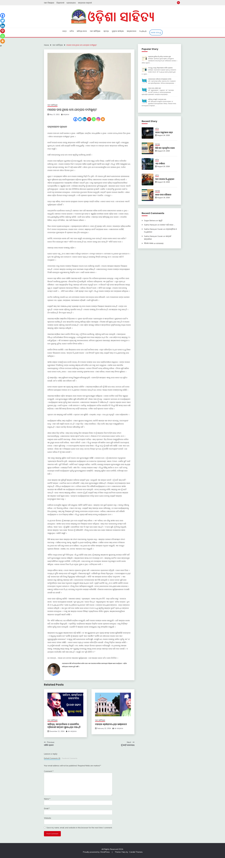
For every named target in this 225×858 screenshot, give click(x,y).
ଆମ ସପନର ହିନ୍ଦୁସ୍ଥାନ (164, 179)
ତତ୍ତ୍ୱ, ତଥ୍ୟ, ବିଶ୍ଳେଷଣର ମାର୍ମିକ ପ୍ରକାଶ (160, 68)
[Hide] (1, 46)
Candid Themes (135, 852)
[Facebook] (75, 119)
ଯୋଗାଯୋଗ (71, 3)
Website (47, 818)
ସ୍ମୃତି (160, 220)
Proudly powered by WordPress (96, 852)
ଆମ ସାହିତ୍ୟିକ (95, 31)
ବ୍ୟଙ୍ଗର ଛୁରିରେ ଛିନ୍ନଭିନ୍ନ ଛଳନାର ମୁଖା (159, 56)
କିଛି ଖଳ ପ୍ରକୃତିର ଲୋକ (165, 147)
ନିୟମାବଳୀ (60, 3)
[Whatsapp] (94, 119)
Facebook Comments (69, 758)
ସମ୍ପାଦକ (66, 114)
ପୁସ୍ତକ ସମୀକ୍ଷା (118, 31)
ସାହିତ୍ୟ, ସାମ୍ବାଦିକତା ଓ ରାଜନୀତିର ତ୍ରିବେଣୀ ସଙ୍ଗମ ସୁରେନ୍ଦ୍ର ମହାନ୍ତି (64, 725)
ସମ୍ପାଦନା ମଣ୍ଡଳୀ (85, 3)
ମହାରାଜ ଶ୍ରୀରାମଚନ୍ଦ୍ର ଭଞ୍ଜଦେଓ (111, 724)
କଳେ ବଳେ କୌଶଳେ (163, 194)
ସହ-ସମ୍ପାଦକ (72, 731)
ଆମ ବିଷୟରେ (49, 3)
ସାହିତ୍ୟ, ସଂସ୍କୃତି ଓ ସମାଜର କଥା (157, 99)
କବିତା (72, 31)
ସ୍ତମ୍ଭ (106, 31)
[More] (103, 119)
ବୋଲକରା (159, 243)
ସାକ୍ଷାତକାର (131, 31)
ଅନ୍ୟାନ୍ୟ (142, 31)
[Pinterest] (89, 119)
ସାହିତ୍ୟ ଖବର (82, 31)
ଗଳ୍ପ (64, 31)
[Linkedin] (84, 119)
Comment (48, 771)
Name (47, 799)
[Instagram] (98, 119)
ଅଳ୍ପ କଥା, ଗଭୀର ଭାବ (154, 88)
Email (47, 808)
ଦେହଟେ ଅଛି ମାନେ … (167, 225)
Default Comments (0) (52, 758)
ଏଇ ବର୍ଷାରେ (160, 163)
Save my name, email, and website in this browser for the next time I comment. (79, 827)
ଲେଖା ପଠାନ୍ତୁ (156, 32)
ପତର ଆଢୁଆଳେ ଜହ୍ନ (164, 132)
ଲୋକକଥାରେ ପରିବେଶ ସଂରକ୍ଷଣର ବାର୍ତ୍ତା (159, 79)
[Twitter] (80, 119)
